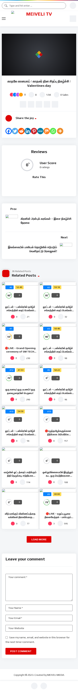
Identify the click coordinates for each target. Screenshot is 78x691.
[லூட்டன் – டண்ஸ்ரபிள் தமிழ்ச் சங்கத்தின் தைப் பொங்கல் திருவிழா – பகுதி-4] (58, 292)
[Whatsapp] (53, 131)
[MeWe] (40, 131)
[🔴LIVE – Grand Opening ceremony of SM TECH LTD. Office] (20, 333)
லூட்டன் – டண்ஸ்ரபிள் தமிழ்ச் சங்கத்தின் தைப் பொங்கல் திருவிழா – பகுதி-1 (20, 434)
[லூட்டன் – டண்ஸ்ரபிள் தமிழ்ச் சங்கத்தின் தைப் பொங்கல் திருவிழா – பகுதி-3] (58, 333)
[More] (60, 131)
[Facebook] (8, 131)
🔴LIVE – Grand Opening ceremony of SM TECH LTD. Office (20, 351)
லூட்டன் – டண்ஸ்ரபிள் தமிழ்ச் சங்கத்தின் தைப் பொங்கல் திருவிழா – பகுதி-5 (20, 310)
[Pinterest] (34, 131)
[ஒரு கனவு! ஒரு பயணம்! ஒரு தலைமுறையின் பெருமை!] (20, 375)
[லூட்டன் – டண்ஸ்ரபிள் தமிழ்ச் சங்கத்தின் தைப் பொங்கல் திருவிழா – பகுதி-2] (58, 375)
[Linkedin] (27, 131)
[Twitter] (15, 131)
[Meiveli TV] (37, 18)
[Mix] (47, 131)
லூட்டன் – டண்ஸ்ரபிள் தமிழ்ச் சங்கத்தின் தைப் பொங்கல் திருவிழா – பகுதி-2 (58, 393)
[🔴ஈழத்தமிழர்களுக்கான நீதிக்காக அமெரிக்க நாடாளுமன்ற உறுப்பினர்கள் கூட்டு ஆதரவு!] (58, 416)
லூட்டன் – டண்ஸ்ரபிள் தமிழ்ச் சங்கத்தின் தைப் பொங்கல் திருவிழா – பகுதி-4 (58, 310)
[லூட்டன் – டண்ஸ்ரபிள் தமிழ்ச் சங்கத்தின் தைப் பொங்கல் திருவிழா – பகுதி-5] (20, 292)
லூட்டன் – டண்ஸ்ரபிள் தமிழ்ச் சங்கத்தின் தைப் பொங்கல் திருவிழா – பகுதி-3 (58, 351)
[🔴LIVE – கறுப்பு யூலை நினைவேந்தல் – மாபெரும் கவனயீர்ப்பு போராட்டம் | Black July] (58, 499)
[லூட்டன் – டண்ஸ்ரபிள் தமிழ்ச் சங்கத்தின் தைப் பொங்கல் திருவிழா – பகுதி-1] (20, 416)
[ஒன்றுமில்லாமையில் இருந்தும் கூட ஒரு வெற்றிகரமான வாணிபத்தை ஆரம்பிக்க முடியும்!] (58, 457)
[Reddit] (21, 131)
